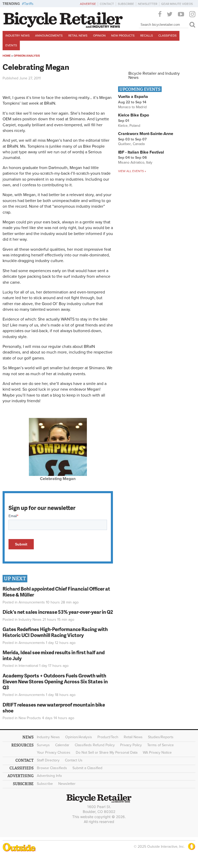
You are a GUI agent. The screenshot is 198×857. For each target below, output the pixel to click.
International (28, 665)
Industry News (17, 35)
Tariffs (29, 4)
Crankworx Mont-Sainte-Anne (145, 133)
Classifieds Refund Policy (95, 745)
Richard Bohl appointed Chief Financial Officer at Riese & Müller (56, 591)
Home (7, 55)
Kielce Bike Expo (133, 115)
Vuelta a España (133, 96)
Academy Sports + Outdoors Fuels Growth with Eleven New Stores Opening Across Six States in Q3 (55, 681)
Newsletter (147, 4)
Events (11, 45)
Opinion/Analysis (27, 55)
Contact (107, 4)
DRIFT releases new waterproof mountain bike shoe (54, 707)
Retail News (77, 35)
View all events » (132, 171)
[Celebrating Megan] (58, 474)
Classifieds (167, 35)
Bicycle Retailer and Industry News (154, 75)
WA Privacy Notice (157, 752)
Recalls (146, 35)
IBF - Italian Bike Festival (141, 152)
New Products (123, 35)
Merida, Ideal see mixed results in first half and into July (54, 655)
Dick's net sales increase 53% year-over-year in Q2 (58, 611)
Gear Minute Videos (177, 4)
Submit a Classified (87, 768)
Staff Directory (48, 760)
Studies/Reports (161, 737)
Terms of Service (160, 745)
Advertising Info (49, 776)
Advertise (88, 4)
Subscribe (126, 4)
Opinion (99, 35)
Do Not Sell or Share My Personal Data (106, 752)
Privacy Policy (131, 745)
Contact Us (73, 760)
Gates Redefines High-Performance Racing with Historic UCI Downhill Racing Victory (55, 632)
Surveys (43, 745)
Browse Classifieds (52, 768)
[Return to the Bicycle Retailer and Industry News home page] (63, 26)
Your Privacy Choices (53, 752)
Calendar (62, 745)
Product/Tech (107, 737)
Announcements (49, 35)
